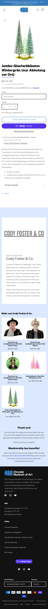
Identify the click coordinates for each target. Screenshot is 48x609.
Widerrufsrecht (41, 601)
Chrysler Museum (11, 527)
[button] (4, 9)
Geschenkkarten (10, 542)
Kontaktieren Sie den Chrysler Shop (18, 537)
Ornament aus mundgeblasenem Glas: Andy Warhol (35, 343)
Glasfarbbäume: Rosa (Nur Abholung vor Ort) (35, 377)
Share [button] (6, 193)
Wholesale (8, 552)
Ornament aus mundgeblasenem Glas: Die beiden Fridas (13, 343)
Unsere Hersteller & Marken (15, 547)
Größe (4, 92)
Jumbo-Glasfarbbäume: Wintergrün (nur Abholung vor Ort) (12, 411)
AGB (21, 604)
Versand (4, 84)
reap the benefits (20, 455)
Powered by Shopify (28, 601)
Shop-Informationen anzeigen (15, 143)
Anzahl (4, 102)
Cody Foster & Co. (8, 77)
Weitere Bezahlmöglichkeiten (24, 131)
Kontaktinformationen (39, 604)
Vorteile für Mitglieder (13, 532)
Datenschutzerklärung (11, 604)
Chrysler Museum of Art (14, 601)
